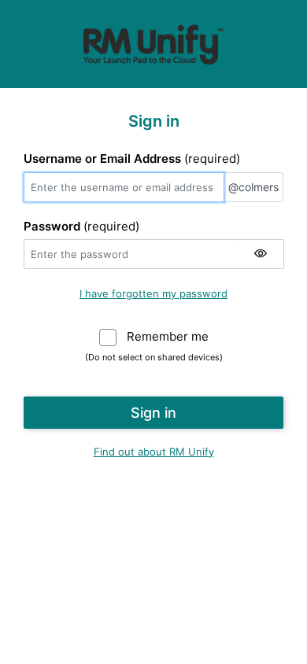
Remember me (168, 336)
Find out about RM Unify (154, 451)
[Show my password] (260, 254)
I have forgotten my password (153, 293)
